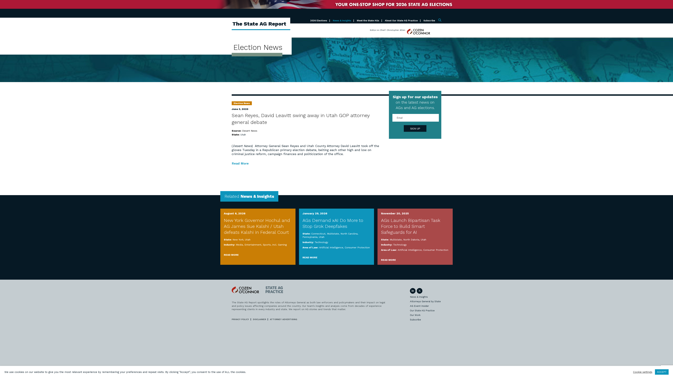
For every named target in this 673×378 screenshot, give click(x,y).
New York (238, 239)
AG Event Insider (419, 306)
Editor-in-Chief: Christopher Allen (387, 30)
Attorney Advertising (283, 319)
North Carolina (349, 233)
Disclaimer (259, 319)
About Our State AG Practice (401, 20)
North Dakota (411, 239)
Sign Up (415, 128)
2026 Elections (318, 20)
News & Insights (342, 20)
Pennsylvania (309, 237)
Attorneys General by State (425, 301)
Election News (242, 103)
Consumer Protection (357, 247)
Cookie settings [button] (642, 372)
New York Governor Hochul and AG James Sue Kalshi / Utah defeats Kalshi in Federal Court (257, 226)
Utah (243, 134)
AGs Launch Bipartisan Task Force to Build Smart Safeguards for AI (410, 226)
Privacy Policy (240, 319)
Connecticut (318, 233)
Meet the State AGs (368, 20)
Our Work (415, 315)
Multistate (333, 233)
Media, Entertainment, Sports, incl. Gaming (261, 244)
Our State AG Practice (422, 310)
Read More (240, 163)
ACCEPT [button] (662, 372)
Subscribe (429, 20)
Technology (321, 242)
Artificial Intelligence (331, 247)
